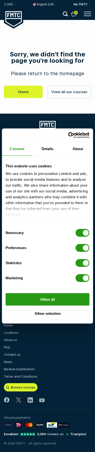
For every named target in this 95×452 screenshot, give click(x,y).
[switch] (82, 248)
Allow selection (48, 313)
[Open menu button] (87, 14)
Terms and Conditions (20, 376)
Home (23, 92)
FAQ (7, 347)
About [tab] (78, 149)
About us (10, 340)
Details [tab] (48, 149)
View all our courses (69, 92)
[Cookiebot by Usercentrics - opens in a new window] (68, 135)
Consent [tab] (17, 149)
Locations (11, 332)
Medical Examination (19, 369)
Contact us (12, 354)
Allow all (47, 299)
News (8, 362)
